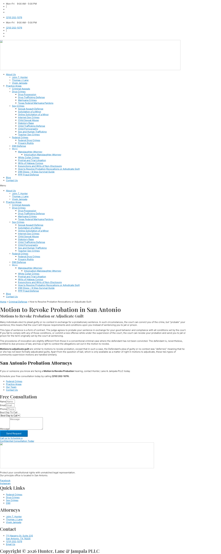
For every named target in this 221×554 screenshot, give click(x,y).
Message (5, 428)
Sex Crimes (18, 105)
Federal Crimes (20, 137)
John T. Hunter (20, 77)
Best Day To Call (8, 412)
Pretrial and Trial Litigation (32, 160)
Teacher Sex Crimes (29, 134)
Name (3, 401)
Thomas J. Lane (20, 80)
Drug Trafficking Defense (31, 97)
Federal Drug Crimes (29, 140)
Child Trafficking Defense (31, 126)
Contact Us (12, 180)
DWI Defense (19, 146)
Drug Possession (27, 94)
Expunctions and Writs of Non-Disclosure (40, 166)
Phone (3, 409)
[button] (110, 185)
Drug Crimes (19, 91)
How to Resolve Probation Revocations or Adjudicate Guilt (49, 168)
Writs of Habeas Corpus (30, 163)
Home (3, 301)
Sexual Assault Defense (30, 108)
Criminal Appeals (21, 88)
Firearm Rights (26, 143)
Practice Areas (13, 85)
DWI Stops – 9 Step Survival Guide (36, 171)
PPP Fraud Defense (28, 174)
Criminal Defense (18, 301)
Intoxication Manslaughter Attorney (42, 154)
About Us (11, 74)
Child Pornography (28, 128)
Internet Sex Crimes (28, 117)
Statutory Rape (26, 123)
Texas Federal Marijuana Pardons (35, 103)
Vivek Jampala (19, 83)
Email (3, 405)
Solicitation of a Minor (29, 111)
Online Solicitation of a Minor (33, 114)
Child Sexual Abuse (28, 120)
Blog (8, 177)
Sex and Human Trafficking (32, 131)
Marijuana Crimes (27, 100)
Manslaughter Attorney (30, 151)
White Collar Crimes (28, 157)
